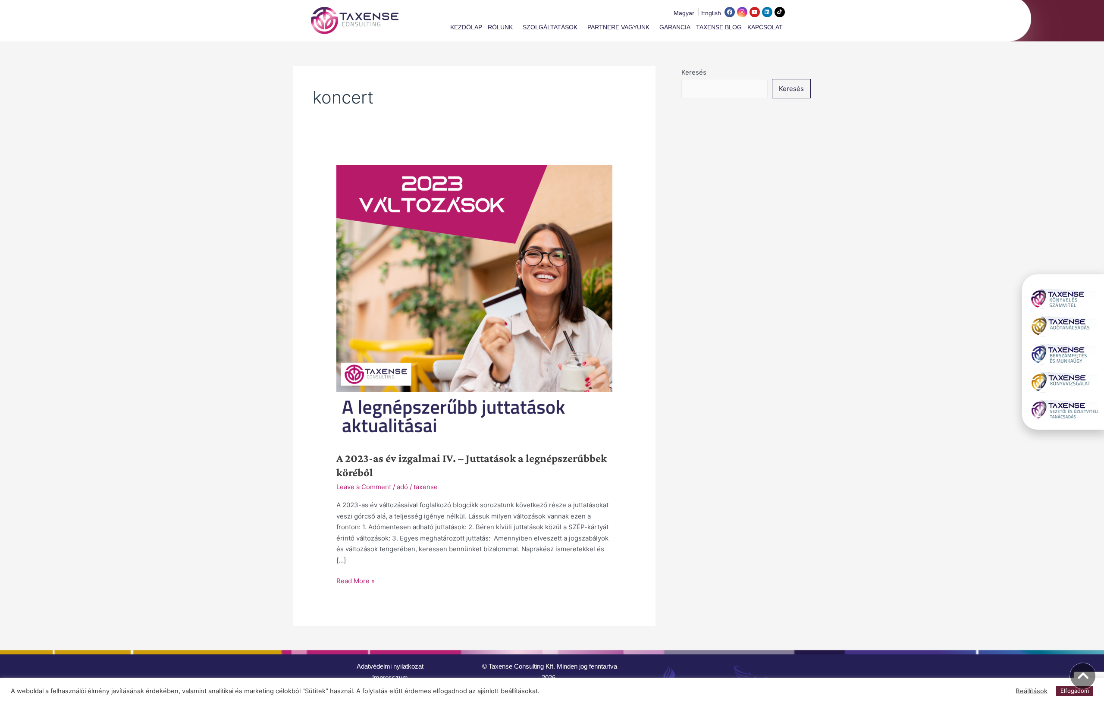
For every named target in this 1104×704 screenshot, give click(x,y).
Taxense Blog (719, 27)
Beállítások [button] (1032, 691)
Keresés (693, 72)
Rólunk (500, 27)
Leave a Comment (363, 487)
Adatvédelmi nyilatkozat (390, 666)
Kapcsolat (765, 27)
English (711, 12)
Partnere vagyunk (618, 27)
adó (402, 487)
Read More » (355, 580)
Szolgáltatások (550, 27)
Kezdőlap (466, 27)
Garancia (674, 27)
